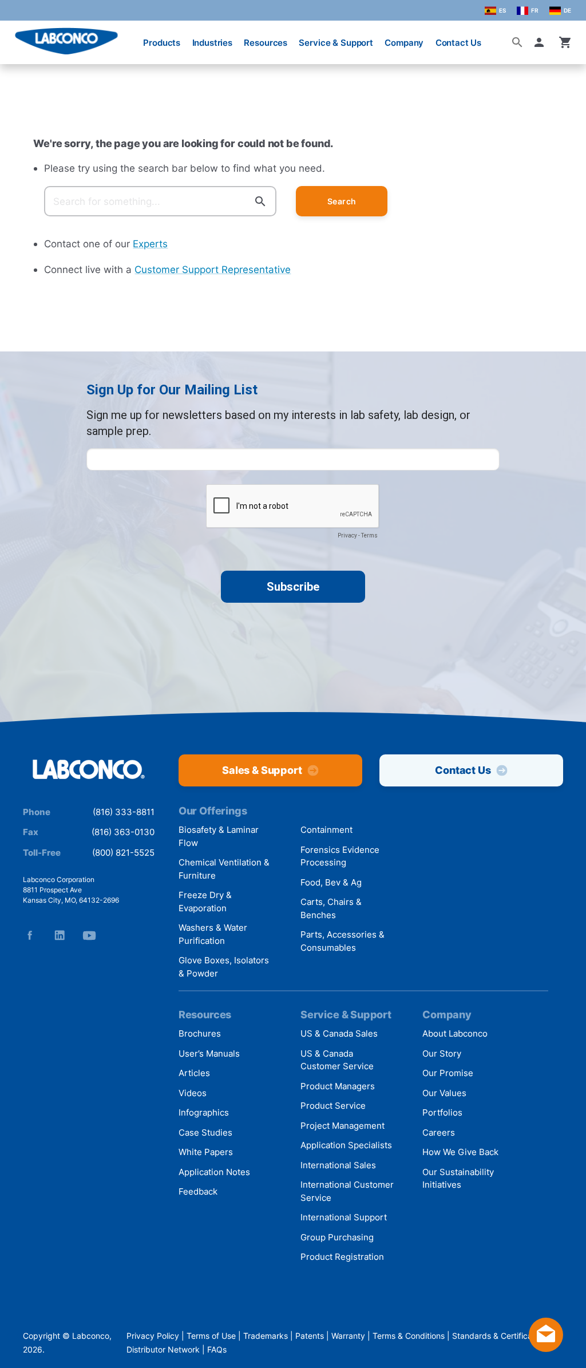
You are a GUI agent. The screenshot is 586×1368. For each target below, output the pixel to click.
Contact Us (458, 43)
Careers (438, 1132)
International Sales (338, 1165)
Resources (265, 43)
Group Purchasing (337, 1237)
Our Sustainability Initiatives (458, 1179)
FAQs (217, 1349)
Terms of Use (211, 1336)
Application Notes (214, 1172)
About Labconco (455, 1033)
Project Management (342, 1125)
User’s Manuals (209, 1053)
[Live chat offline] (546, 1348)
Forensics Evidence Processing (339, 856)
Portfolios (442, 1112)
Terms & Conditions (409, 1336)
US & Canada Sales (339, 1033)
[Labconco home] (89, 770)
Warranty (348, 1336)
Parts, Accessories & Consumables (342, 941)
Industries (212, 43)
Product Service (333, 1105)
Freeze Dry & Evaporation (205, 901)
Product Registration (342, 1256)
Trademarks (265, 1336)
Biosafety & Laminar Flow (219, 836)
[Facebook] (30, 935)
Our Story (441, 1053)
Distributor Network (163, 1349)
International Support (343, 1217)
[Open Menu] (18, 37)
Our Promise (447, 1072)
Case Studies (205, 1132)
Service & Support (336, 43)
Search (342, 201)
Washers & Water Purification (213, 934)
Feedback (198, 1191)
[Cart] (565, 42)
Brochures (200, 1033)
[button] (541, 42)
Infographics (204, 1112)
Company (404, 43)
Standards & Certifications (501, 1336)
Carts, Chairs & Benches (331, 908)
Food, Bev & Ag (331, 882)
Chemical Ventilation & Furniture (224, 869)
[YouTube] (89, 935)
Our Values (444, 1093)
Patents (309, 1336)
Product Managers (337, 1086)
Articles (194, 1072)
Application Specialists (346, 1145)
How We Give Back (460, 1151)
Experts (150, 244)
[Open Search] (517, 42)
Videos (193, 1093)
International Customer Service (347, 1191)
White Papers (206, 1151)
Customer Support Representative (212, 269)
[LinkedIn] (59, 935)
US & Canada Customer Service (337, 1060)
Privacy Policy (152, 1336)
